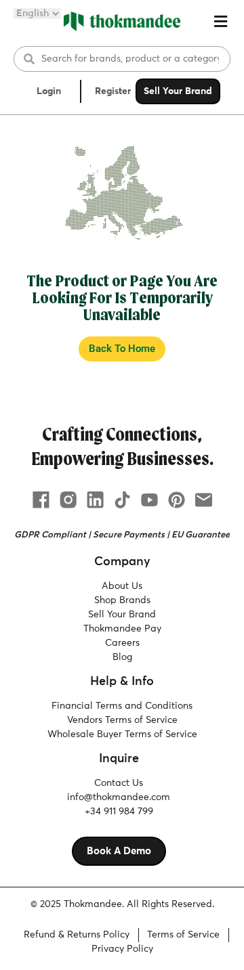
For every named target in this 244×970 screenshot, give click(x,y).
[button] (220, 21)
